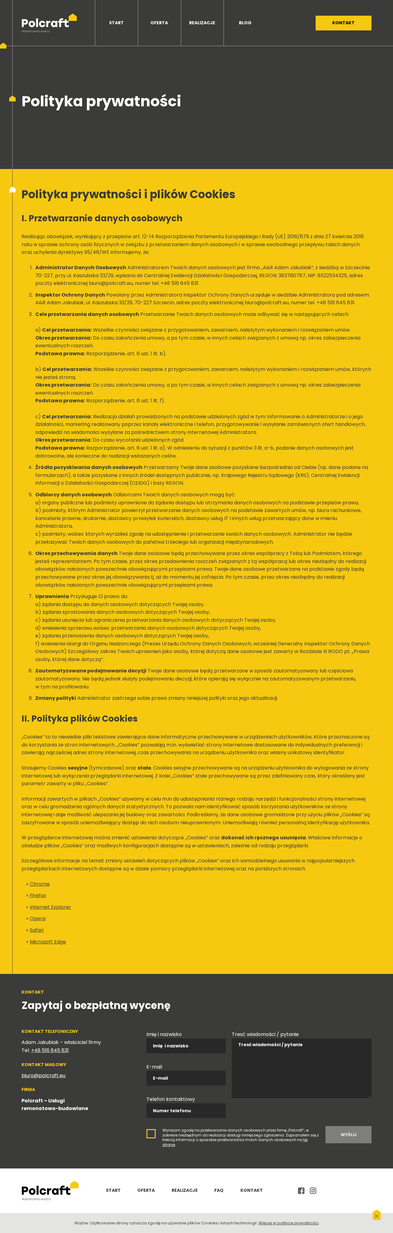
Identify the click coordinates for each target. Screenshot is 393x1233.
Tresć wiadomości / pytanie (265, 1034)
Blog (245, 23)
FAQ (219, 1190)
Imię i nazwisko (164, 1034)
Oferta (159, 23)
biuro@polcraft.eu (43, 1075)
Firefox (38, 895)
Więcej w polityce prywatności (289, 1223)
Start (116, 23)
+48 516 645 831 (50, 1050)
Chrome (40, 884)
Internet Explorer (50, 907)
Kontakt (343, 23)
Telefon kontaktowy (170, 1099)
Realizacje (202, 23)
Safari (37, 930)
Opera (37, 918)
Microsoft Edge (48, 941)
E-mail (154, 1066)
